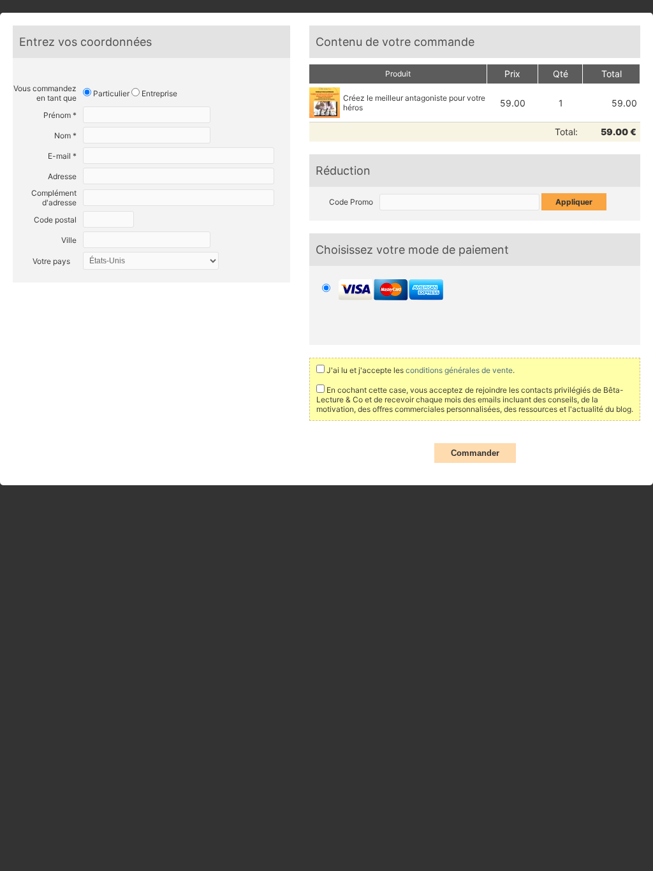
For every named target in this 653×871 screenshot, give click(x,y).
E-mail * (62, 156)
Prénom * (60, 115)
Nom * (65, 135)
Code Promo (351, 202)
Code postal (55, 219)
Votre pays (51, 261)
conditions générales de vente (458, 370)
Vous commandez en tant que (45, 93)
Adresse (62, 176)
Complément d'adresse (54, 197)
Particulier (110, 93)
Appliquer (573, 202)
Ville (69, 240)
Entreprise (158, 93)
